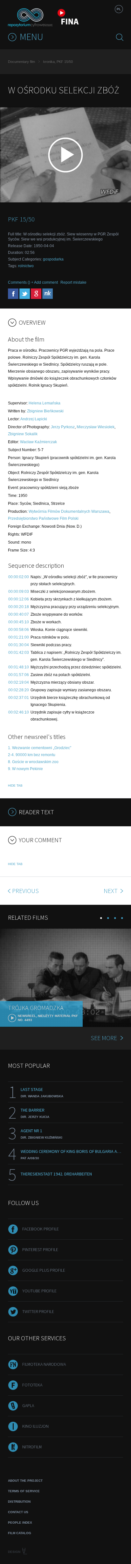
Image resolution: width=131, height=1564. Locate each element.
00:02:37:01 (18, 697)
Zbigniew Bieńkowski (45, 411)
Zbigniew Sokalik (23, 434)
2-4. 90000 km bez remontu (31, 755)
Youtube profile (39, 1291)
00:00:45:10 (18, 622)
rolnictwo (26, 266)
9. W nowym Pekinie (25, 769)
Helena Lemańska (44, 403)
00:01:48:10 (18, 667)
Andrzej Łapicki (33, 419)
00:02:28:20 (18, 690)
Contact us (18, 1512)
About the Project (25, 1480)
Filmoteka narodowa (44, 1364)
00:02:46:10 (18, 712)
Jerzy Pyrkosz (63, 427)
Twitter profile (38, 1311)
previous (25, 891)
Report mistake (73, 282)
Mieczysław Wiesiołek (95, 427)
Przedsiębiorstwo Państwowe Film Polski (43, 518)
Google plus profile (43, 1270)
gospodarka (53, 259)
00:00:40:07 (18, 614)
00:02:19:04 (18, 682)
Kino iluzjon (35, 1426)
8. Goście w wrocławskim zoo (33, 762)
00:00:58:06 (18, 629)
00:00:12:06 (18, 599)
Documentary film (21, 62)
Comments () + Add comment (33, 282)
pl (119, 9)
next (111, 891)
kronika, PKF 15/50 (58, 62)
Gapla (28, 1405)
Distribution (19, 1501)
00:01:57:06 (18, 675)
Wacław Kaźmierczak (38, 442)
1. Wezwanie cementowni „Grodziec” (39, 748)
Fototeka (32, 1385)
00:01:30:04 (18, 645)
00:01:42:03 (18, 652)
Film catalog (19, 1533)
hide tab (15, 785)
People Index (20, 1522)
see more (104, 1038)
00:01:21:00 (18, 637)
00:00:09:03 (18, 591)
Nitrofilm (32, 1447)
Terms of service (24, 1491)
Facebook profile (40, 1229)
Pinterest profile (40, 1249)
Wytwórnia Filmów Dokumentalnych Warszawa (69, 511)
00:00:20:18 (18, 607)
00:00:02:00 (18, 577)
